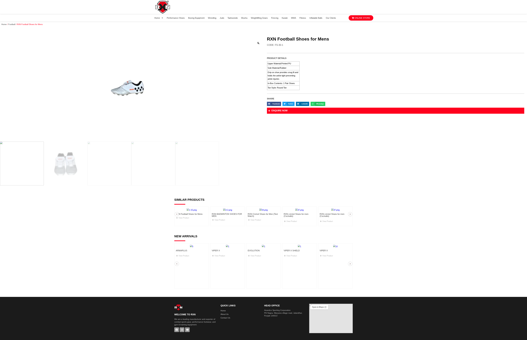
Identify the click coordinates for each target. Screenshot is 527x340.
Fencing (274, 18)
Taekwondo (233, 18)
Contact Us (225, 318)
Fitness (302, 18)
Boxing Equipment (196, 18)
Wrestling (212, 18)
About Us (225, 314)
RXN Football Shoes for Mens (189, 214)
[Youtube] (187, 329)
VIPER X (216, 250)
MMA (293, 18)
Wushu (244, 18)
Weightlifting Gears (259, 18)
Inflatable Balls (315, 18)
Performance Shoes (176, 18)
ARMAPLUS (181, 250)
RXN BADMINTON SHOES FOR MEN (227, 215)
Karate (285, 18)
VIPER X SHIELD (292, 250)
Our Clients (331, 18)
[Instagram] (182, 329)
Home (157, 18)
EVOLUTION (254, 250)
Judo (222, 18)
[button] (274, 104)
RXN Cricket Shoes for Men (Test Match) (263, 215)
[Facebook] (176, 329)
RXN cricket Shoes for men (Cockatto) (296, 215)
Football (11, 24)
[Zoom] (258, 43)
